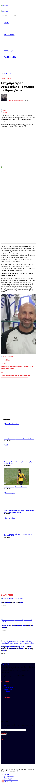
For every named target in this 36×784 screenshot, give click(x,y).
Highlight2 (7, 360)
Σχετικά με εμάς (9, 776)
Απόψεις (7, 73)
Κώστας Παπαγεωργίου (15, 100)
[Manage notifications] (3, 781)
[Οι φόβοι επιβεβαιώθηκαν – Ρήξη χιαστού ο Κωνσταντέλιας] (16, 524)
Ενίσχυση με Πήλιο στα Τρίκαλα (12, 602)
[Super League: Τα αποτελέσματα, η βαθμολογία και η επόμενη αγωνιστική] (16, 500)
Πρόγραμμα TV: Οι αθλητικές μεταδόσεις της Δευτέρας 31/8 (18, 462)
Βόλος (6, 23)
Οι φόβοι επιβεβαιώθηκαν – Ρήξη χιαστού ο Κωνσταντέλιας (18, 534)
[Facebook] (1, 701)
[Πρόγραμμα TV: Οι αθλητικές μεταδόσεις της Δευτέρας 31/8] (16, 452)
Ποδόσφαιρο (9, 35)
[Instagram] (1, 708)
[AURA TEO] (5, 110)
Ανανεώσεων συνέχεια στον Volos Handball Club (19, 439)
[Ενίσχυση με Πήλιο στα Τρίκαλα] (12, 598)
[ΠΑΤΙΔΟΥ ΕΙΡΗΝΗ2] (7, 357)
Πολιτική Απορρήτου (11, 780)
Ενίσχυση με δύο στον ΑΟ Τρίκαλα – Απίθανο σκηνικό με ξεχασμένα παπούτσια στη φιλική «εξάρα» (16, 648)
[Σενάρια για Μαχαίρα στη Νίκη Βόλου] (16, 476)
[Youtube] (1, 712)
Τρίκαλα (9, 78)
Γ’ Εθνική (4, 78)
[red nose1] (4, 112)
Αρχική (6, 774)
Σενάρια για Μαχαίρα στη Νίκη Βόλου (15, 487)
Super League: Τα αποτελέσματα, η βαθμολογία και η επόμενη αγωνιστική (19, 511)
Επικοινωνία (8, 782)
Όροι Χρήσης (8, 778)
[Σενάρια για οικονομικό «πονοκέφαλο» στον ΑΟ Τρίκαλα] (18, 622)
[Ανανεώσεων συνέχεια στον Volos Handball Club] (16, 430)
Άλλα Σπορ (8, 51)
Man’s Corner (10, 57)
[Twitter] (1, 705)
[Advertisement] (18, 146)
